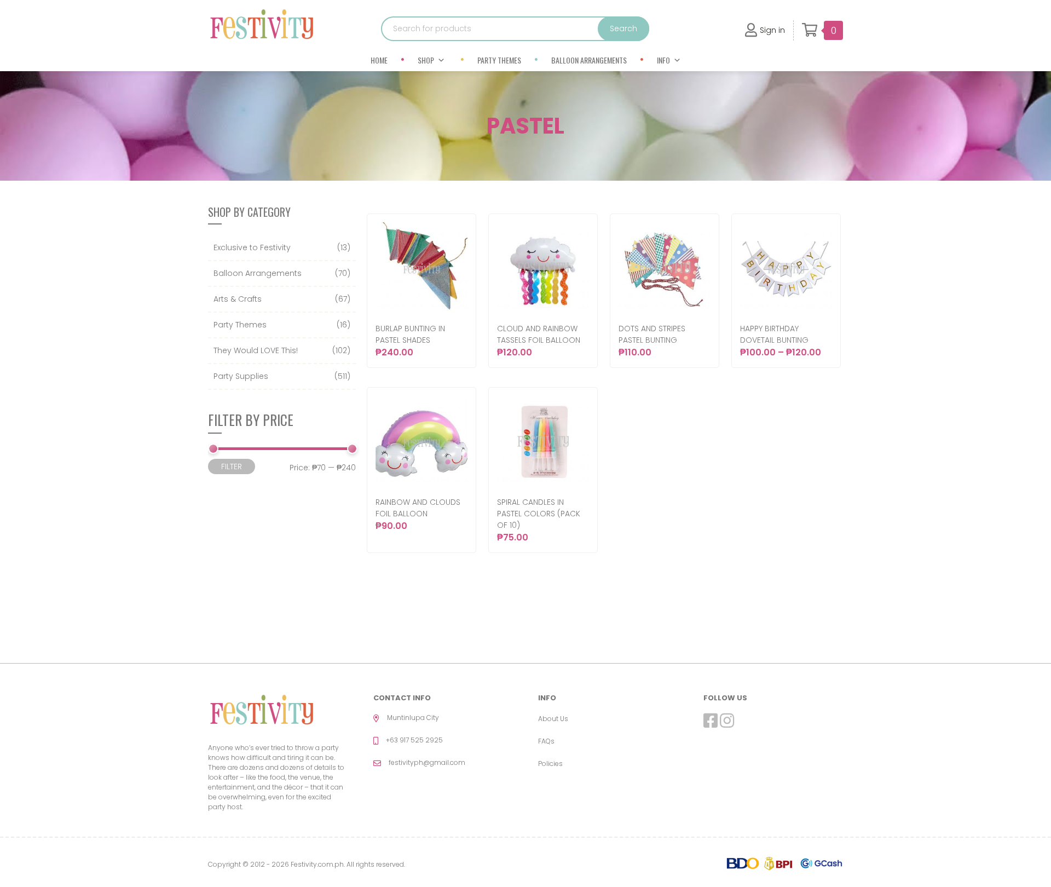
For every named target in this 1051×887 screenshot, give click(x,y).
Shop (426, 60)
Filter (231, 466)
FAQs (546, 741)
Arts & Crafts (237, 298)
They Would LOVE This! (255, 350)
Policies (550, 763)
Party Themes (499, 60)
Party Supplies (240, 376)
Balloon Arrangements (589, 60)
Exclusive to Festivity (252, 247)
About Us (553, 718)
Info (663, 60)
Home (379, 60)
